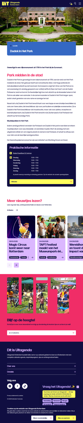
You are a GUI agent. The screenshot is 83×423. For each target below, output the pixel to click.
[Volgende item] (16, 265)
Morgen (64, 401)
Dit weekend (47, 404)
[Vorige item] (9, 265)
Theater (23, 257)
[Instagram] (10, 386)
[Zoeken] (75, 3)
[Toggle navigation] (80, 4)
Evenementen (14, 257)
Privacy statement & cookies (15, 395)
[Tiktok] (25, 386)
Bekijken (33, 257)
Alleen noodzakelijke (40, 418)
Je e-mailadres (14, 333)
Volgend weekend (59, 404)
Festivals (43, 257)
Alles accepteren (64, 418)
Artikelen (10, 210)
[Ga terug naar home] (11, 3)
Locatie (15, 46)
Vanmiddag (47, 401)
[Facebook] (17, 386)
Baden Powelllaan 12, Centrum (22, 153)
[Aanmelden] (73, 332)
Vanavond (56, 401)
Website (14, 182)
